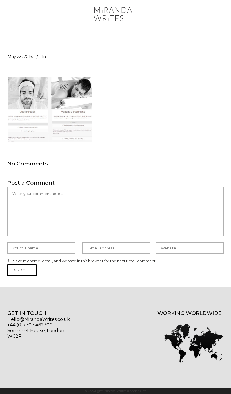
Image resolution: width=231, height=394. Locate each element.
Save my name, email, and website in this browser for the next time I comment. (84, 261)
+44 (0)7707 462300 (30, 325)
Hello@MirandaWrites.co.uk (38, 319)
